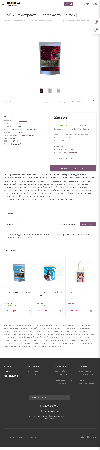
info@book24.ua (51, 411)
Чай (14, 138)
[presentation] (2, 287)
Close (2, 448)
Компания (33, 366)
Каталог (8, 366)
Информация (61, 366)
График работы (60, 371)
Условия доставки (85, 374)
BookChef (23, 121)
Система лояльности (63, 374)
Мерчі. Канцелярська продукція (25, 129)
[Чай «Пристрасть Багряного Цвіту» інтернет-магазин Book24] (50, 58)
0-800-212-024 (50, 406)
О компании (33, 371)
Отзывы (10, 213)
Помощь (82, 366)
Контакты (32, 374)
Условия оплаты (84, 371)
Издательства (11, 376)
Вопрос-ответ (60, 384)
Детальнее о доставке (63, 158)
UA (71, 3)
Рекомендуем (10, 250)
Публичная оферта (86, 384)
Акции (7, 371)
